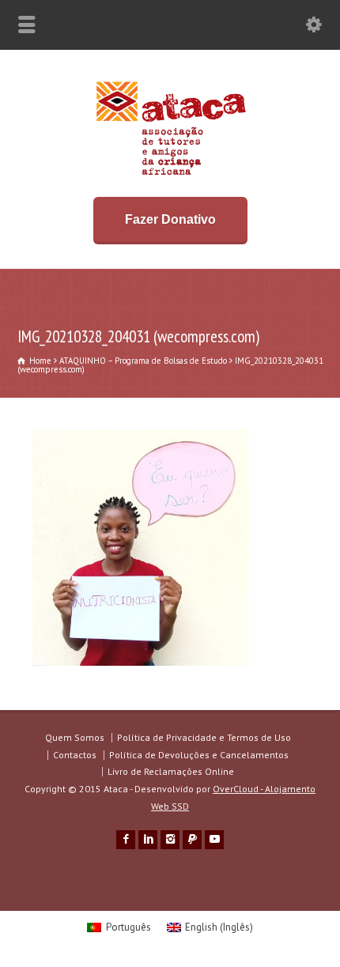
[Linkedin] (147, 839)
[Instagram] (170, 839)
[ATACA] (170, 175)
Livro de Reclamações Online (171, 771)
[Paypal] (192, 839)
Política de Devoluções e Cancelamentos (199, 755)
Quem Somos (74, 737)
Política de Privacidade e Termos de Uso (204, 737)
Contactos (74, 755)
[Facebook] (125, 839)
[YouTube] (214, 839)
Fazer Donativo (170, 219)
